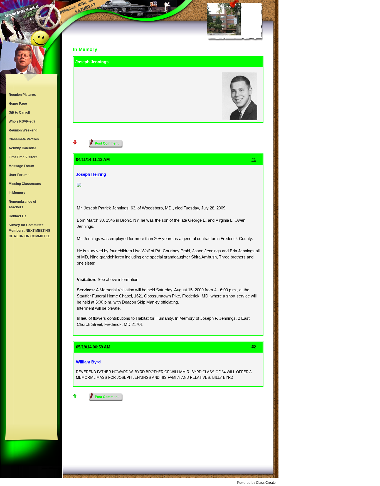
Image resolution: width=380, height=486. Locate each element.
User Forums (19, 175)
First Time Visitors (23, 157)
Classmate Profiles (24, 139)
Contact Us (17, 216)
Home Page (18, 104)
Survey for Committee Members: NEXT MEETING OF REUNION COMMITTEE (29, 230)
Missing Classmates (25, 184)
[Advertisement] (31, 332)
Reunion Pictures (22, 95)
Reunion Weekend (23, 130)
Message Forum (21, 166)
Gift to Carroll (19, 112)
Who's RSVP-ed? (22, 121)
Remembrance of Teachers (22, 204)
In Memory (17, 193)
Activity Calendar (22, 148)
